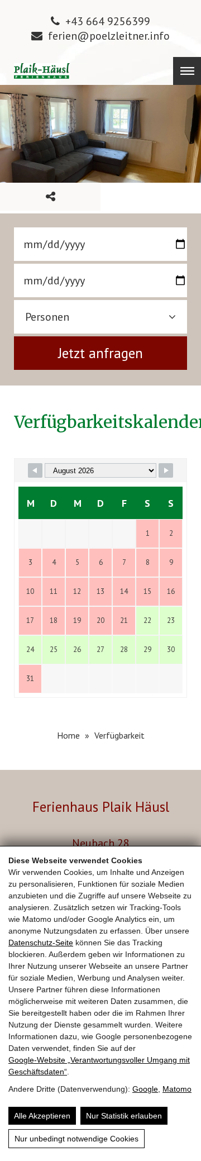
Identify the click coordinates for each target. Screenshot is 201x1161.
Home (68, 735)
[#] (35, 470)
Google (145, 1088)
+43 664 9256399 (107, 21)
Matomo (177, 1088)
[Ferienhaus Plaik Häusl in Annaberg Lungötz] (42, 71)
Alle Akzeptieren (42, 1115)
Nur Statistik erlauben (124, 1115)
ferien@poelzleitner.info (109, 35)
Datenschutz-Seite (40, 942)
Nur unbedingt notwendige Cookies (76, 1138)
